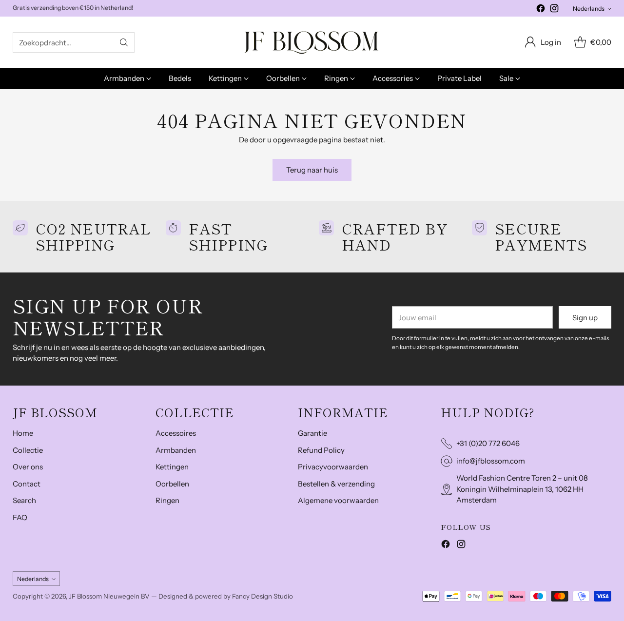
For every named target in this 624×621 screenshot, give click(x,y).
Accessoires (176, 433)
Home (23, 433)
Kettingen (172, 466)
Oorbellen (172, 483)
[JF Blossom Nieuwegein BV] (312, 42)
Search (24, 500)
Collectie (28, 450)
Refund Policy (321, 450)
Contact (26, 483)
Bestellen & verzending (336, 483)
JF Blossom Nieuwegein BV (109, 596)
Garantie (312, 433)
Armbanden (176, 450)
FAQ (20, 517)
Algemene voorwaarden (338, 500)
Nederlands (588, 8)
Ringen (167, 500)
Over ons (28, 466)
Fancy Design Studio (262, 596)
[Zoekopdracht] (124, 42)
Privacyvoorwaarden (333, 466)
